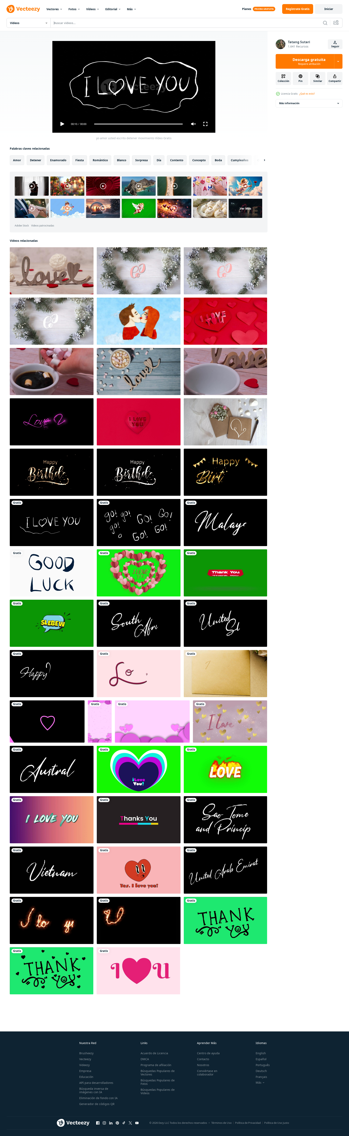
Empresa (85, 1071)
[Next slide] (261, 160)
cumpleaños (239, 160)
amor (17, 160)
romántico (100, 160)
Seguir (335, 46)
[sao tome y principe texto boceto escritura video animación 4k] (225, 819)
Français (261, 1077)
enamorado (58, 160)
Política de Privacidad (248, 1123)
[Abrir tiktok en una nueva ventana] (124, 1122)
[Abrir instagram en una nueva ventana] (104, 1122)
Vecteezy (85, 1059)
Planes (246, 9)
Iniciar (328, 9)
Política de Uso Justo (276, 1123)
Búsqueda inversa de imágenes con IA (93, 1090)
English (261, 1053)
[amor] (225, 421)
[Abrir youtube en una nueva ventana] (137, 1122)
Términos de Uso (221, 1123)
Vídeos (91, 9)
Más (130, 9)
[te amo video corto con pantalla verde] (139, 572)
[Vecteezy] (23, 9)
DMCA (145, 1059)
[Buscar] (325, 22)
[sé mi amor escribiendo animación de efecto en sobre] (225, 673)
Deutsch (261, 1071)
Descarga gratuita (309, 61)
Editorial (111, 9)
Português (263, 1065)
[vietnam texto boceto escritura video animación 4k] (52, 870)
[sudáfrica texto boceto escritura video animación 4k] (139, 623)
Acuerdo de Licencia (154, 1053)
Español (261, 1059)
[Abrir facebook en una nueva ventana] (97, 1122)
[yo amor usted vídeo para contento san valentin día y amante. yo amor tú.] (52, 819)
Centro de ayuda (208, 1053)
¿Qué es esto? (307, 93)
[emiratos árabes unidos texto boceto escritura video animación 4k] (225, 870)
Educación (86, 1077)
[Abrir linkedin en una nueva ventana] (110, 1122)
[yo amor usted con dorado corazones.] (230, 721)
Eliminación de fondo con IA (98, 1098)
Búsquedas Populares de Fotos (158, 1082)
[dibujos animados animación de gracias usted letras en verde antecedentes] (225, 920)
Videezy (84, 1065)
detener (35, 160)
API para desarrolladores (96, 1083)
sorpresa (141, 160)
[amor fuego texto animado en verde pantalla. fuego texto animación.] (225, 769)
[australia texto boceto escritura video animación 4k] (52, 769)
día (159, 160)
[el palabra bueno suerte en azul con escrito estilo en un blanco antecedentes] (52, 572)
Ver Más (245, 208)
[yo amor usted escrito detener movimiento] (52, 522)
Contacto (203, 1059)
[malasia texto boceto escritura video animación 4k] (225, 522)
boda (218, 160)
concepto (199, 160)
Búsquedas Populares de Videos (158, 1091)
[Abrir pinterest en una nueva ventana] (117, 1122)
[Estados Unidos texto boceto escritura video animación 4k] (225, 623)
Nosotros (203, 1065)
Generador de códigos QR (96, 1104)
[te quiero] (139, 270)
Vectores (52, 9)
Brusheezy (86, 1053)
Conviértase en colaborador (207, 1072)
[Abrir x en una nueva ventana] (130, 1122)
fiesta (79, 160)
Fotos (72, 9)
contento (176, 160)
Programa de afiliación (156, 1065)
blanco (121, 160)
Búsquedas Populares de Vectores (158, 1072)
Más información (289, 103)
